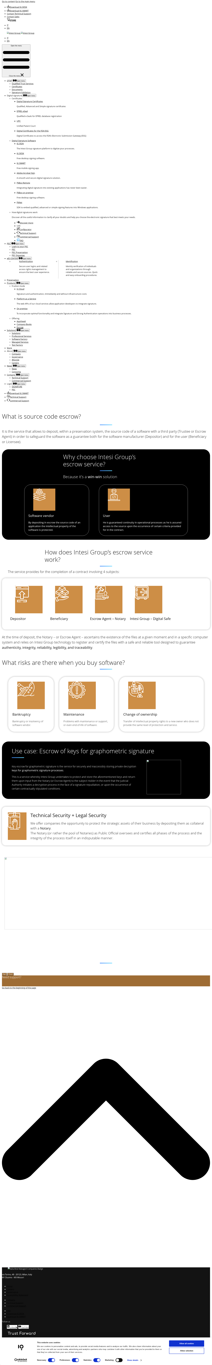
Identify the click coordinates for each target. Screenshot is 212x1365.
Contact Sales (13, 16)
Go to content (8, 1)
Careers (15, 362)
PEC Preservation (20, 252)
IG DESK (20, 153)
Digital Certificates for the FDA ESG (33, 131)
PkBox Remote (23, 183)
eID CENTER (12, 258)
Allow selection (186, 1351)
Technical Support (28, 233)
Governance (17, 357)
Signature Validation (21, 92)
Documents (17, 89)
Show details (132, 1360)
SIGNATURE (17, 386)
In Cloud (20, 289)
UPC (19, 121)
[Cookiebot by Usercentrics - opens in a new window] (21, 1360)
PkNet (19, 202)
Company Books (24, 324)
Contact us (7, 985)
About (10, 1286)
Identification (72, 261)
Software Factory (19, 339)
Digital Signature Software (24, 140)
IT (7, 25)
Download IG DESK (18, 7)
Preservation (13, 280)
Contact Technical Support (19, 13)
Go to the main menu (25, 1)
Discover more (26, 223)
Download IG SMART (19, 10)
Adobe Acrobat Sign (26, 173)
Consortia (16, 371)
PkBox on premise (25, 192)
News (9, 366)
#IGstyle (15, 360)
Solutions (11, 330)
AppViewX (21, 321)
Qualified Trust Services (22, 83)
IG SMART (21, 163)
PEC (8, 243)
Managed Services (20, 342)
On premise (22, 308)
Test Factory (17, 345)
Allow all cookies (186, 1343)
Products (11, 283)
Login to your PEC (20, 246)
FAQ (21, 240)
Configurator (26, 229)
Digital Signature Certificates (30, 101)
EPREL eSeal (22, 111)
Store (9, 348)
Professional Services (21, 336)
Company (16, 354)
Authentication (26, 261)
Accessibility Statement (17, 1295)
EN (8, 28)
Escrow (20, 327)
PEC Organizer (18, 255)
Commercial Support (29, 237)
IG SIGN (20, 143)
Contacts (11, 375)
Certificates (17, 86)
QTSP (9, 80)
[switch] (75, 1360)
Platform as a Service (26, 298)
